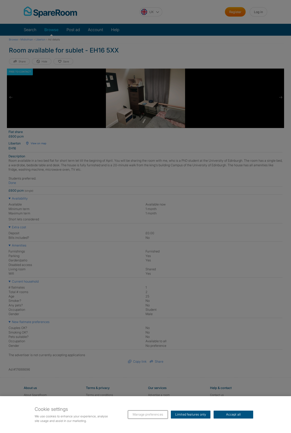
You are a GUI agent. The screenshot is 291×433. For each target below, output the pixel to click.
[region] (145, 414)
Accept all (233, 414)
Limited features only (190, 414)
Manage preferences (148, 414)
